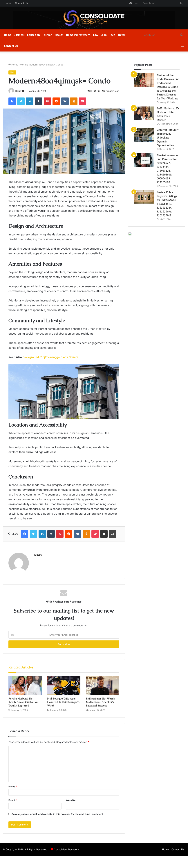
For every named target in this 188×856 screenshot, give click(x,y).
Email (12, 800)
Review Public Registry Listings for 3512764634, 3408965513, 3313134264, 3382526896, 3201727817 (167, 204)
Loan (104, 35)
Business (19, 35)
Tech (112, 35)
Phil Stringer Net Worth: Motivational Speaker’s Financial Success (100, 702)
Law (95, 35)
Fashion (47, 35)
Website (70, 800)
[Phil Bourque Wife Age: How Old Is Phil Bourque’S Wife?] (63, 685)
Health (59, 35)
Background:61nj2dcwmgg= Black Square (50, 357)
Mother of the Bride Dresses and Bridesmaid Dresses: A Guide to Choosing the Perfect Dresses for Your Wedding (168, 87)
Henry (18, 91)
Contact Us (21, 3)
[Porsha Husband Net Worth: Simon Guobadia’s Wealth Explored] (25, 685)
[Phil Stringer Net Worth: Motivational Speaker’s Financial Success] (102, 685)
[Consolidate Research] (94, 18)
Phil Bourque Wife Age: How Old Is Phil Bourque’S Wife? (63, 702)
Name (12, 786)
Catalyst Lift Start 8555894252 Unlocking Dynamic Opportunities (167, 137)
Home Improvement (78, 35)
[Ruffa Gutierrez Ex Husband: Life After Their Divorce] (144, 113)
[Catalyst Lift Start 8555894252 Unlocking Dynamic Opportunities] (144, 135)
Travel (121, 35)
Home (8, 3)
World (23, 64)
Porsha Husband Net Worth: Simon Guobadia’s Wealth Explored (23, 702)
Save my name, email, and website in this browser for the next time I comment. (58, 814)
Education (33, 35)
